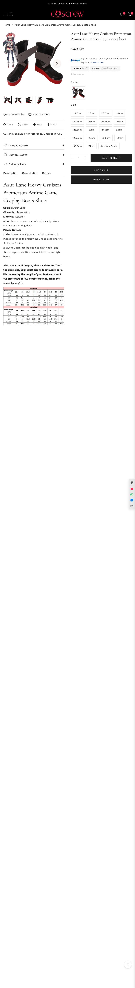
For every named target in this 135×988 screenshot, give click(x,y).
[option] (33, 61)
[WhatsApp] (132, 494)
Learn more (97, 62)
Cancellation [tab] (30, 173)
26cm (120, 121)
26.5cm (77, 129)
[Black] (78, 92)
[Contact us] (132, 489)
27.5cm (105, 129)
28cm (119, 129)
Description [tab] (10, 173)
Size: (74, 104)
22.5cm (77, 113)
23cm (91, 113)
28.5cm (77, 138)
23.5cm (105, 113)
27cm (91, 129)
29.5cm (106, 138)
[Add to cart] (132, 482)
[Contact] (132, 505)
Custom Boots (109, 146)
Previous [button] (10, 63)
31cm (91, 146)
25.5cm (106, 121)
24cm (119, 113)
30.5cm (77, 146)
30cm (120, 138)
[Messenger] (132, 500)
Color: (74, 82)
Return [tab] (46, 173)
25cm (92, 121)
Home (7, 24)
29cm (92, 138)
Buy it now (101, 179)
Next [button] (57, 63)
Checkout (101, 170)
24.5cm (77, 121)
